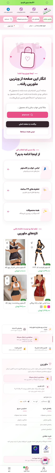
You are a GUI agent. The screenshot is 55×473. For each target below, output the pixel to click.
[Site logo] (46, 10)
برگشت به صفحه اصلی (27, 124)
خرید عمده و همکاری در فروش (37, 26)
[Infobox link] (34, 10)
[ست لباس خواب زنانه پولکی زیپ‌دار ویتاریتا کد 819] (39, 286)
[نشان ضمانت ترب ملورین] (35, 449)
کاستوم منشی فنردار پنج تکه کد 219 (15, 268)
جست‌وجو (25, 114)
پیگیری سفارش (47, 19)
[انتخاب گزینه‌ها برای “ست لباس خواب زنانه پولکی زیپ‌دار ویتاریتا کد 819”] (32, 278)
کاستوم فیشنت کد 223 (41, 267)
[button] (32, 243)
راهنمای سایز (35, 19)
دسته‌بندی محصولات (22, 19)
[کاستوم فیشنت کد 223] (39, 250)
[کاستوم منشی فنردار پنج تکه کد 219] (15, 250)
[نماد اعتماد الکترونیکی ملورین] (46, 449)
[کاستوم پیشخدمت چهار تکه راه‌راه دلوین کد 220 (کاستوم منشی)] (15, 286)
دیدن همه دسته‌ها (27, 131)
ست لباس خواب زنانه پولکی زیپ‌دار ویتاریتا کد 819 (40, 304)
